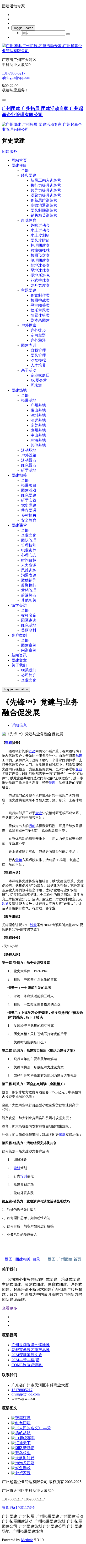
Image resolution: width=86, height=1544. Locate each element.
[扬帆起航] (21, 1433)
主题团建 (28, 290)
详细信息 (19, 725)
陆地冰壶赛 (40, 265)
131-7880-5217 (13, 73)
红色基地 (28, 625)
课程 (8, 743)
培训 (23, 1176)
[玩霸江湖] (21, 1418)
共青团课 (28, 510)
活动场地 (28, 450)
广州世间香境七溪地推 (30, 1345)
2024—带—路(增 (25, 1360)
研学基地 (28, 470)
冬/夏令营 (39, 380)
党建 (78, 755)
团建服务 (9, 151)
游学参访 (19, 605)
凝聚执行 (28, 585)
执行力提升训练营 (46, 185)
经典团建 (28, 175)
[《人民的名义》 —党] (31, 1428)
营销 (18, 860)
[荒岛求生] (21, 1453)
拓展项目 (28, 485)
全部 (25, 170)
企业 (78, 769)
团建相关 (19, 475)
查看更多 (9, 1308)
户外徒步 (38, 330)
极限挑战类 (40, 300)
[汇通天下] (21, 1443)
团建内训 (28, 345)
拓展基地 (28, 400)
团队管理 (38, 355)
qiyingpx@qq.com (16, 77)
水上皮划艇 (40, 235)
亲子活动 (28, 370)
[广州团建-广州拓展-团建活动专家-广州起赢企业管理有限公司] (43, 49)
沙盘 (33, 925)
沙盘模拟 (38, 360)
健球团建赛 (40, 260)
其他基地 (38, 445)
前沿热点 (28, 595)
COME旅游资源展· (27, 1365)
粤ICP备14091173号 (19, 1507)
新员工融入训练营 (46, 180)
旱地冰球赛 (40, 270)
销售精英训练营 (44, 215)
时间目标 (28, 560)
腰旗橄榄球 (40, 250)
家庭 (62, 1134)
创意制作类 (40, 295)
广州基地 (38, 405)
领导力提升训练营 (46, 190)
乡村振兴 (28, 515)
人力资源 (28, 565)
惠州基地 (38, 430)
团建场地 (19, 390)
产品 (32, 751)
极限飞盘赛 (40, 255)
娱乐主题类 (40, 310)
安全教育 (28, 520)
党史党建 (28, 505)
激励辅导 (28, 580)
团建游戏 (28, 490)
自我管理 (38, 350)
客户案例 (19, 635)
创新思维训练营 (44, 200)
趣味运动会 (40, 225)
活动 (32, 826)
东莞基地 (38, 425)
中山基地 (38, 435)
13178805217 (21, 1390)
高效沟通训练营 (44, 205)
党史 (38, 813)
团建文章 (19, 660)
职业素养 (28, 550)
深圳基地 (38, 415)
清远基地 (38, 420)
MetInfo (27, 1540)
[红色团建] (21, 1423)
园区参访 (28, 620)
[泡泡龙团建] (22, 1463)
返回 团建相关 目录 (23, 1259)
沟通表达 (28, 575)
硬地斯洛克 (40, 275)
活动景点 (28, 460)
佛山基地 (38, 410)
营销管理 (28, 590)
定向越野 (38, 335)
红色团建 (28, 495)
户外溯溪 (38, 340)
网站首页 (19, 160)
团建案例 (28, 645)
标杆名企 (28, 615)
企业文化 (28, 535)
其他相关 (28, 600)
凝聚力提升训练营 (46, 195)
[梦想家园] (21, 1473)
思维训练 (28, 570)
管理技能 (28, 545)
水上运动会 (40, 230)
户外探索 (28, 325)
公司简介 (28, 675)
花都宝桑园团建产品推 (30, 1350)
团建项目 (19, 165)
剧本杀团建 (40, 320)
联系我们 (28, 670)
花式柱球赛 (40, 280)
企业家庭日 (40, 375)
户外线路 (28, 455)
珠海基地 (38, 440)
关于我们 (19, 665)
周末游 (36, 385)
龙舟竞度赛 (40, 285)
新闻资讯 (19, 655)
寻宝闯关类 (40, 305)
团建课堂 (19, 525)
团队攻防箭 (40, 240)
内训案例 (28, 650)
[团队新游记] (22, 1448)
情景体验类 (40, 315)
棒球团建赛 (40, 245)
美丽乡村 (28, 630)
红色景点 (28, 465)
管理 (52, 783)
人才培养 (38, 365)
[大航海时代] (22, 1458)
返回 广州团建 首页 (64, 1259)
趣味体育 (28, 220)
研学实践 (28, 500)
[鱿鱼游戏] (21, 1468)
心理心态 (28, 555)
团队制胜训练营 (44, 210)
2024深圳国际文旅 (26, 1355)
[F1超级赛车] (23, 1438)
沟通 (5, 904)
